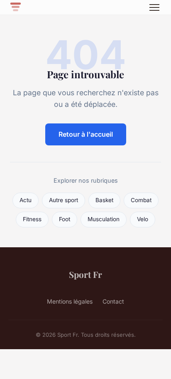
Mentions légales (70, 301)
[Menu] (154, 7)
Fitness (32, 219)
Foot (64, 219)
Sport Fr (85, 274)
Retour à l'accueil (86, 134)
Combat (141, 200)
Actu (26, 200)
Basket (104, 200)
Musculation (104, 219)
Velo (142, 219)
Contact (113, 301)
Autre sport (63, 200)
